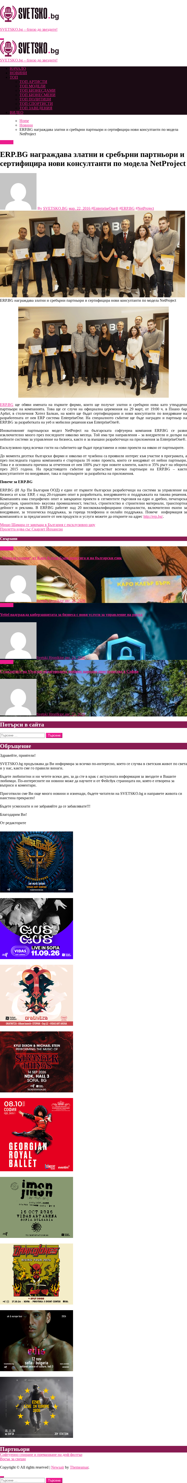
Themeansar (79, 1467)
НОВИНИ (18, 73)
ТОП (14, 77)
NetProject (146, 208)
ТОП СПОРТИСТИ (36, 104)
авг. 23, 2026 (75, 714)
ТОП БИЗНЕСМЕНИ (37, 95)
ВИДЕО (16, 112)
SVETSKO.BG (55, 208)
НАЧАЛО (18, 68)
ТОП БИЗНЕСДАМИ (37, 90)
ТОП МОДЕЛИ (32, 86)
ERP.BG (128, 208)
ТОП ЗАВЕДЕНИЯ (35, 108)
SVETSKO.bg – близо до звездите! (28, 29)
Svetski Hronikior (51, 601)
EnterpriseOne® (105, 208)
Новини (6, 142)
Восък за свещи (13, 1459)
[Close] (2, 1477)
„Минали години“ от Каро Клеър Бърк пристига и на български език (61, 558)
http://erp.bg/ (153, 516)
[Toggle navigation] (2, 39)
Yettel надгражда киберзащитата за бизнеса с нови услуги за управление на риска (71, 614)
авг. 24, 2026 (75, 601)
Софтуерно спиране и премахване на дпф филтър (41, 1454)
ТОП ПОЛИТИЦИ (35, 99)
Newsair (57, 1467)
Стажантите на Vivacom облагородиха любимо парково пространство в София (69, 671)
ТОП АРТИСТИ (33, 82)
